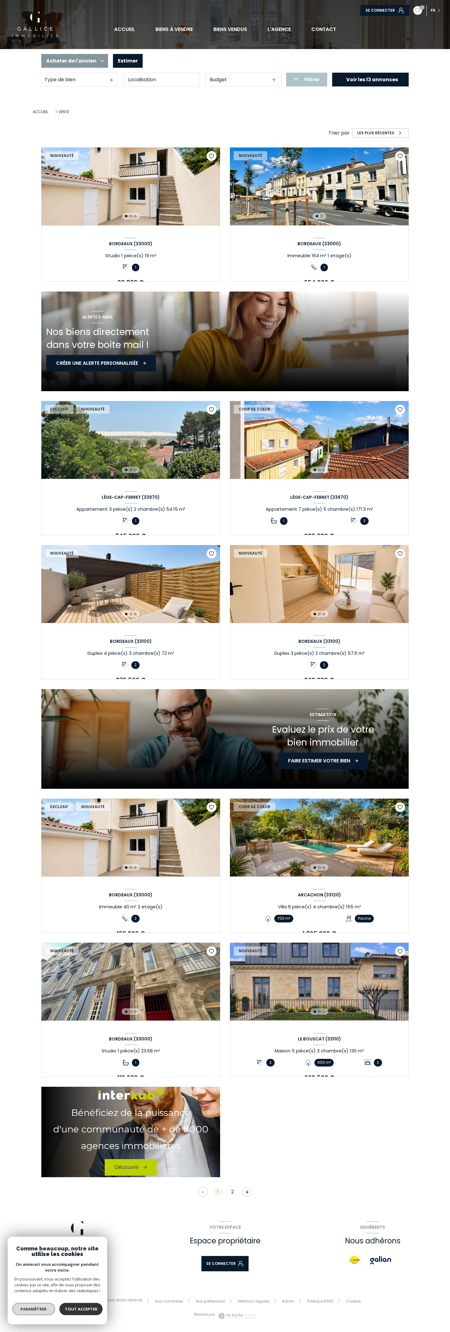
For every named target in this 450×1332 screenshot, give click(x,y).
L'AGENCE (279, 29)
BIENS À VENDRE (174, 29)
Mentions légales (253, 1301)
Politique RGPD (320, 1301)
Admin (288, 1301)
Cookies (353, 1301)
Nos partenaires (210, 1301)
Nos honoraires (169, 1301)
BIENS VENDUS (230, 29)
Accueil (124, 29)
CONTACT (323, 29)
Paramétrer (34, 1309)
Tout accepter (81, 1309)
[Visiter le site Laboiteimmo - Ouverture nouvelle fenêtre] (236, 1316)
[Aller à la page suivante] (247, 1192)
